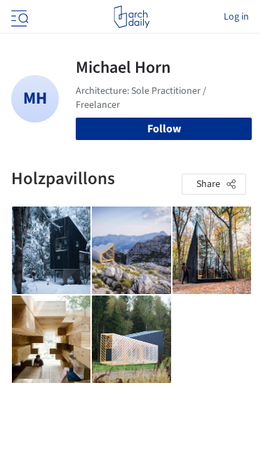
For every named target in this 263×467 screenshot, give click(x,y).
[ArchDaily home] (131, 17)
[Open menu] (18, 17)
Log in (236, 17)
